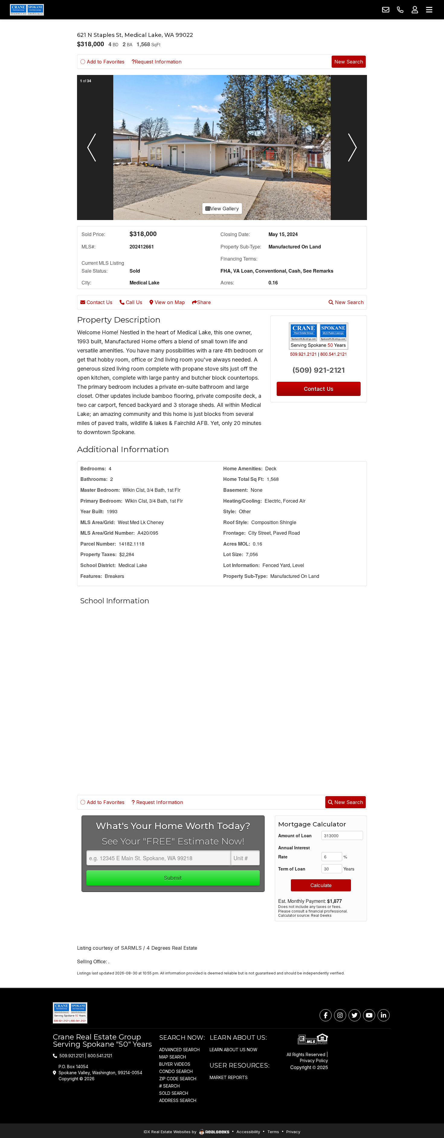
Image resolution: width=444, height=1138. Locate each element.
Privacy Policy (314, 1060)
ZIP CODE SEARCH (177, 1078)
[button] (91, 147)
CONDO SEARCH (176, 1071)
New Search (348, 62)
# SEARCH (169, 1085)
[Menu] (429, 9)
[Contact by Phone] (400, 9)
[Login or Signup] (414, 9)
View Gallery (224, 209)
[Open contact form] (385, 9)
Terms (273, 1131)
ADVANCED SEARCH (179, 1049)
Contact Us (98, 302)
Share (204, 302)
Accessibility (248, 1131)
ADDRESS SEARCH (177, 1100)
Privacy (293, 1131)
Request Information (158, 62)
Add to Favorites (104, 62)
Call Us (133, 302)
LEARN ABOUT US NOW (233, 1049)
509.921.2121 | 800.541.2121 (86, 1055)
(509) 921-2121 (318, 370)
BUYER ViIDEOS (174, 1064)
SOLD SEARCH (173, 1093)
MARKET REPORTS (229, 1077)
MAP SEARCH (172, 1056)
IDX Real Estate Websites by (171, 1131)
